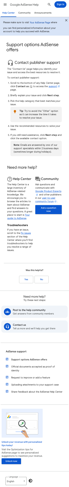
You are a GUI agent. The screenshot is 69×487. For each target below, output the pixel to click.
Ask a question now (48, 209)
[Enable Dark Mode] (30, 481)
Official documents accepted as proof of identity (33, 368)
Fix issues (26, 233)
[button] (5, 4)
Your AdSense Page (40, 22)
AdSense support (16, 351)
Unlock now (11, 461)
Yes (26, 279)
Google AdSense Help (24, 4)
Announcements (43, 12)
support (53, 86)
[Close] (66, 21)
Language (13, 477)
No (41, 279)
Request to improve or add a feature (30, 377)
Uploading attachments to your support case (35, 384)
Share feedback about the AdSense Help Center (36, 391)
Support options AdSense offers (29, 359)
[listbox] (16, 481)
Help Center (8, 12)
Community (24, 12)
